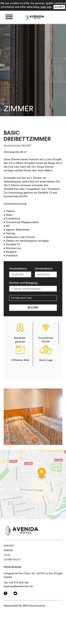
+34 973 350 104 (18, 582)
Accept (59, 7)
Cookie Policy (12, 559)
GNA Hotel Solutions (34, 606)
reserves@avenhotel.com (18, 586)
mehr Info (46, 7)
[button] (8, 416)
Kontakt (9, 546)
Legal (7, 555)
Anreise (8, 550)
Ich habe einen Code (21, 298)
